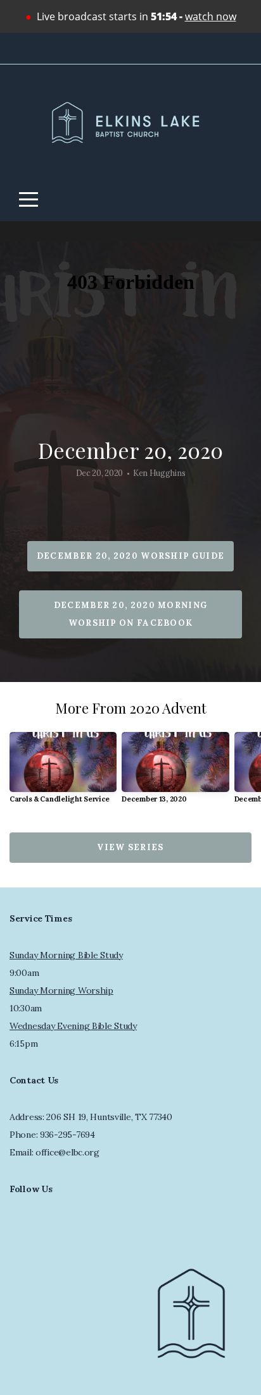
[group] (63, 772)
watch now (210, 16)
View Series (130, 847)
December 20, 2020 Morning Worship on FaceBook (131, 614)
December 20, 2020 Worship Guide (130, 556)
